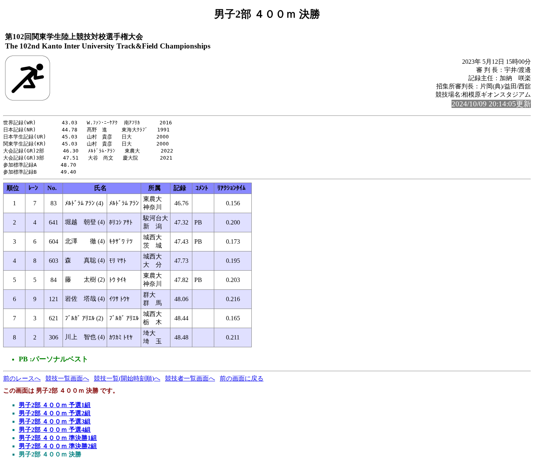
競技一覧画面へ (67, 378)
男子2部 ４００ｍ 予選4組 (55, 429)
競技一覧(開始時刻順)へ (127, 378)
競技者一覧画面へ (190, 378)
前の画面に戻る (241, 378)
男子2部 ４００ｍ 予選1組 (55, 405)
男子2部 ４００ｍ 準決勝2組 (58, 446)
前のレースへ (22, 378)
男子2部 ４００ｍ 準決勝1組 (58, 437)
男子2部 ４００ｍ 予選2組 (55, 413)
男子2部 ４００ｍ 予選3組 (55, 421)
